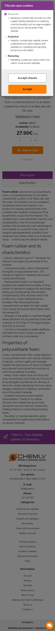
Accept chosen (27, 78)
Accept (27, 89)
